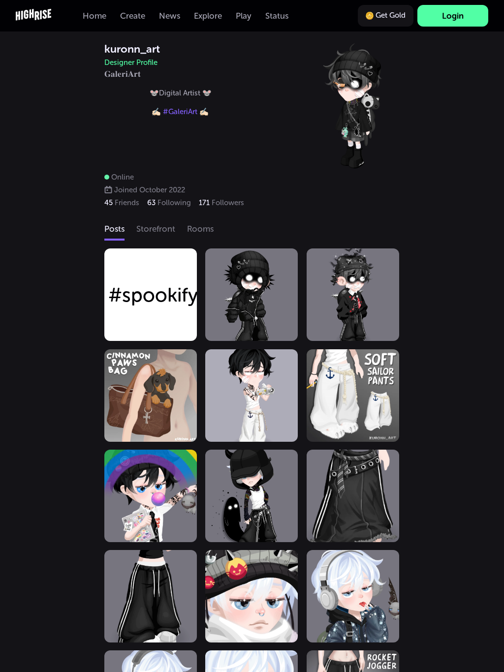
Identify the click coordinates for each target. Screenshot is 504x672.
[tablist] (252, 230)
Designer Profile (131, 62)
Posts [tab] (114, 229)
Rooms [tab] (200, 229)
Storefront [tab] (155, 229)
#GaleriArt (179, 111)
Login (453, 16)
